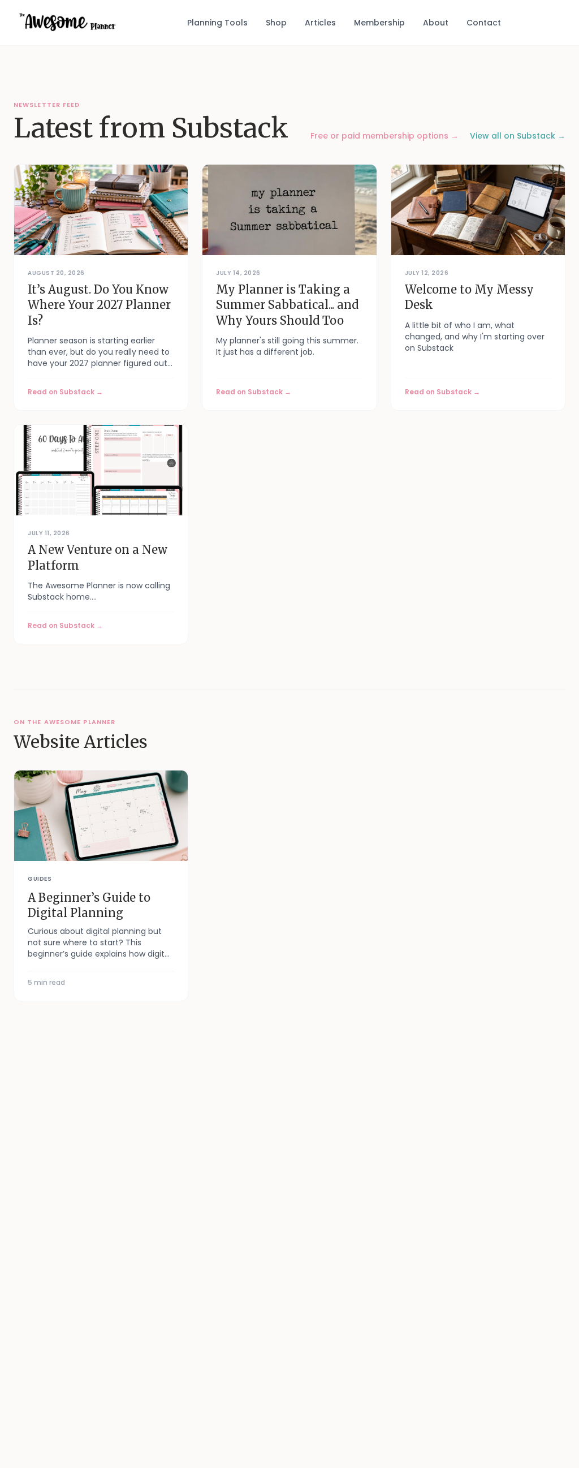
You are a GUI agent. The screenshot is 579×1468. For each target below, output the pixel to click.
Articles (320, 22)
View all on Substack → (517, 135)
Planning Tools (217, 22)
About (435, 22)
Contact (483, 22)
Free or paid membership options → (384, 135)
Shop (276, 22)
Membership (379, 22)
